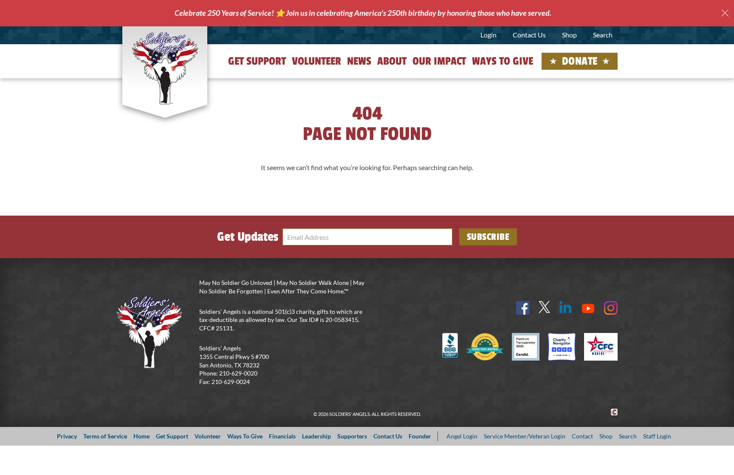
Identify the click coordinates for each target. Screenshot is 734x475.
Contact (582, 436)
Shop (569, 35)
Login (488, 35)
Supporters (352, 436)
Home (141, 436)
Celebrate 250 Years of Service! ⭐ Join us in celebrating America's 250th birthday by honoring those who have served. (363, 12)
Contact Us (529, 35)
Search (603, 35)
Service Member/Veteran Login (524, 436)
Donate (580, 61)
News (359, 61)
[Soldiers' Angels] (165, 68)
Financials (282, 436)
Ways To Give (245, 436)
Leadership (316, 436)
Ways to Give (502, 61)
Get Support (257, 61)
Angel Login (461, 436)
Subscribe (488, 236)
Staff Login (657, 436)
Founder (420, 436)
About (392, 61)
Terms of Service (105, 436)
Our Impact (439, 61)
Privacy (67, 436)
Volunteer (316, 61)
